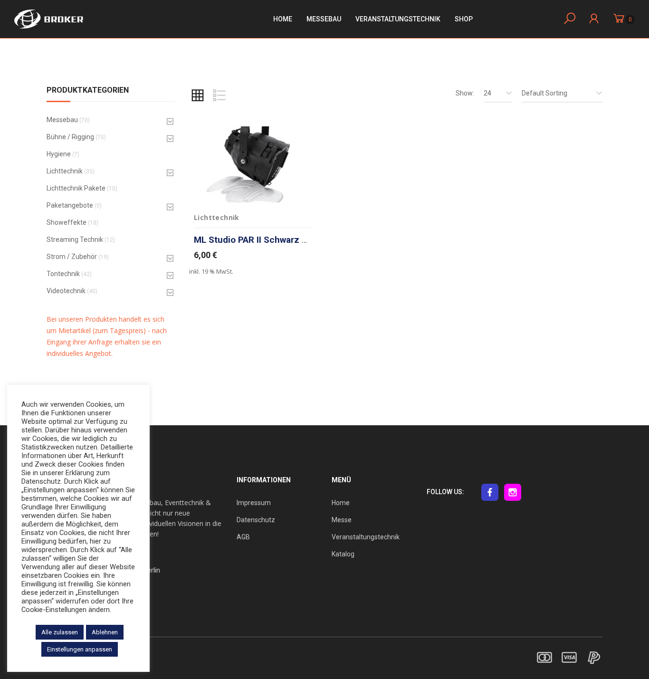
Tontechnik (63, 273)
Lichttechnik (65, 171)
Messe (342, 520)
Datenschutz (256, 520)
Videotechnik (66, 291)
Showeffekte (66, 222)
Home (282, 19)
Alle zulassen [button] (59, 632)
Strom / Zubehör (72, 256)
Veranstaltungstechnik (366, 537)
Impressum (254, 503)
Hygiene (59, 154)
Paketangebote (70, 205)
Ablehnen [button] (105, 632)
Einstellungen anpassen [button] (79, 649)
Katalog (343, 554)
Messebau (323, 19)
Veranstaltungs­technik (397, 19)
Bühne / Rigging (70, 137)
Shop (464, 19)
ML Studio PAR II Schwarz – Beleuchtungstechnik (296, 239)
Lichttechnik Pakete (76, 188)
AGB (243, 537)
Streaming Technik (75, 239)
